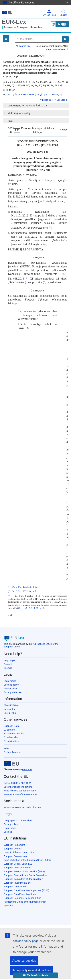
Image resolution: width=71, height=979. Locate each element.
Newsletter (9, 709)
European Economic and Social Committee (25, 875)
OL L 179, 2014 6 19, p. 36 (31, 608)
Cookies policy (11, 684)
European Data (11, 726)
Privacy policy (11, 824)
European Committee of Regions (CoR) (23, 879)
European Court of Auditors (17, 867)
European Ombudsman (15, 886)
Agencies (8, 905)
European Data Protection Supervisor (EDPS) (26, 890)
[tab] (36, 105)
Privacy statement (13, 692)
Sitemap (8, 668)
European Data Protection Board (20, 894)
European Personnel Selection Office (22, 898)
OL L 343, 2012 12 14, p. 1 (25, 587)
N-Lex (7, 748)
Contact (8, 664)
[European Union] (11, 763)
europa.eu (27, 769)
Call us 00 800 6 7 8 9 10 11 (17, 783)
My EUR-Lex (49, 15)
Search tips (24, 46)
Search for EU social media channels (22, 807)
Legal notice (10, 681)
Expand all (47, 100)
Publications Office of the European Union (25, 901)
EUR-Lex (14, 21)
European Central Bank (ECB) (18, 863)
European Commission (15, 856)
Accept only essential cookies (31, 970)
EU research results (14, 733)
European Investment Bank (17, 882)
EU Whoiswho (11, 737)
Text (10, 120)
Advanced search (59, 49)
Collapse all (62, 100)
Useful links (10, 713)
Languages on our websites (18, 820)
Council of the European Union (19, 852)
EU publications (11, 741)
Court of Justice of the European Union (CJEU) (27, 860)
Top (10, 614)
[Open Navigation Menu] (6, 38)
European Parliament (14, 844)
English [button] (63, 15)
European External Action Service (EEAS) (24, 871)
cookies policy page (26, 940)
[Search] (65, 39)
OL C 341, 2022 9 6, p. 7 (24, 591)
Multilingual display (18, 113)
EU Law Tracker (12, 752)
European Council (12, 848)
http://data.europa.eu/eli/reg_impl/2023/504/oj (34, 94)
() (29, 201)
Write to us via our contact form (20, 790)
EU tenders (9, 729)
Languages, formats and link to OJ (27, 105)
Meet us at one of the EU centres (20, 794)
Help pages (9, 660)
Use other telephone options (18, 786)
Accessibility (10, 688)
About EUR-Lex (11, 705)
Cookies (8, 831)
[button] (35, 975)
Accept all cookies (24, 960)
